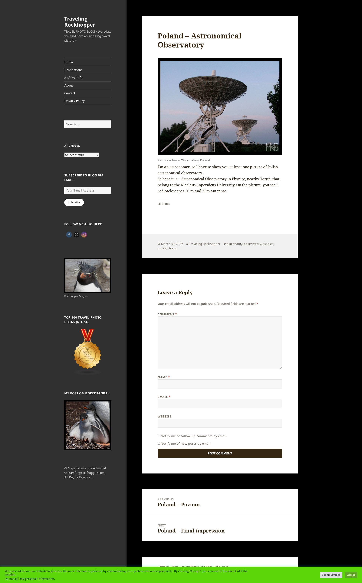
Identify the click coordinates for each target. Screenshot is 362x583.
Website (164, 416)
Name (164, 377)
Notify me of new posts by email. (186, 443)
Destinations (73, 70)
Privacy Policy (74, 101)
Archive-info (73, 78)
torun (173, 248)
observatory (252, 244)
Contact (69, 93)
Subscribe (74, 202)
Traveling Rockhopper (79, 21)
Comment (167, 314)
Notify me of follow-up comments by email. (194, 436)
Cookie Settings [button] (331, 574)
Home (68, 62)
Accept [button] (351, 574)
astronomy (234, 244)
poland (163, 248)
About (68, 85)
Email (164, 397)
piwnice (267, 244)
